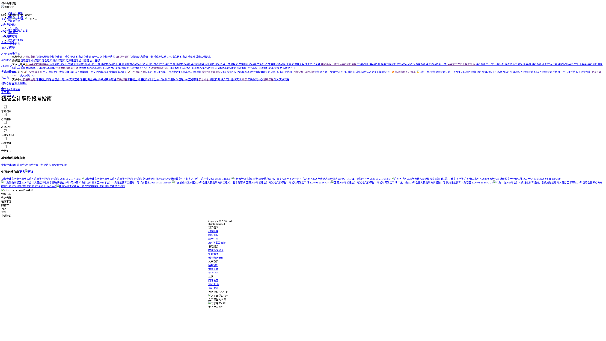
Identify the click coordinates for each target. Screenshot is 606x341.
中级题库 (36, 60)
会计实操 (13, 28)
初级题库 (25, 60)
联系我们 (213, 265)
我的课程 (268, 79)
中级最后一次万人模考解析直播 (339, 64)
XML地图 (213, 284)
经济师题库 (72, 60)
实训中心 (204, 79)
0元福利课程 (123, 56)
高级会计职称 (15, 40)
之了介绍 (213, 273)
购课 (245, 79)
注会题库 (47, 60)
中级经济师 (14, 43)
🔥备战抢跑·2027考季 (404, 72)
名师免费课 (29, 56)
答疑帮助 (213, 254)
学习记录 (6, 92)
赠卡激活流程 (215, 258)
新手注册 (213, 239)
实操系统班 (29, 79)
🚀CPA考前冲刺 (137, 72)
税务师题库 (59, 60)
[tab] (303, 109)
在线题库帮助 (215, 250)
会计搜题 (84, 60)
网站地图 (213, 280)
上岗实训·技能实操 (303, 72)
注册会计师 (14, 21)
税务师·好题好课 (211, 72)
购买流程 (213, 235)
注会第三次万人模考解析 (461, 64)
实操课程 (122, 79)
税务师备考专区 (160, 68)
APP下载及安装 (217, 242)
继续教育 (13, 32)
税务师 (34, 165)
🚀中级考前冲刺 (33, 72)
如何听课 (213, 231)
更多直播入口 (287, 68)
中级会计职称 (9, 165)
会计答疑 (95, 60)
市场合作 (213, 269)
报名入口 (6, 19)
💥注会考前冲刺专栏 (37, 64)
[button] (303, 109)
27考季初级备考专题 (67, 68)
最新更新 (213, 288)
